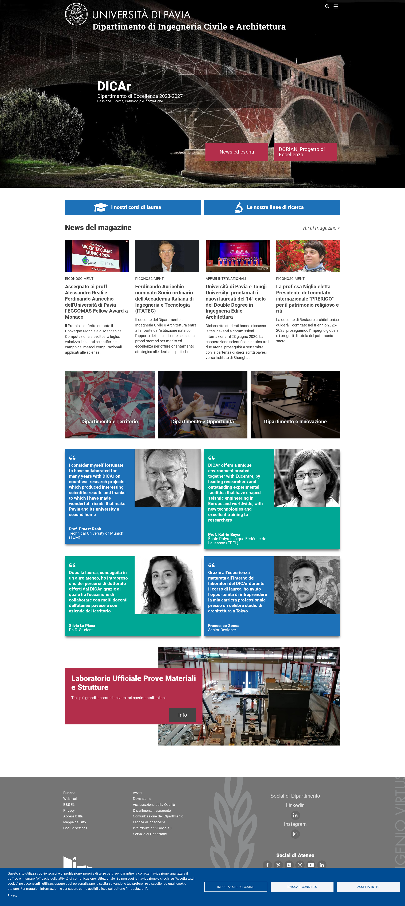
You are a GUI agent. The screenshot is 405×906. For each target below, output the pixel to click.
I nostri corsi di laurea (136, 207)
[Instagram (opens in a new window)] (300, 865)
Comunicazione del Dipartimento (158, 816)
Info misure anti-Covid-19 (152, 827)
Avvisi (137, 792)
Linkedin (295, 805)
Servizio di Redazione (150, 833)
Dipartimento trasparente (152, 810)
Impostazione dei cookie (235, 886)
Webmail (70, 798)
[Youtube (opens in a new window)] (311, 865)
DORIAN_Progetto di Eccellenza (302, 152)
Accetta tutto (368, 886)
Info (182, 715)
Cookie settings (75, 827)
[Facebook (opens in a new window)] (267, 865)
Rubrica (69, 792)
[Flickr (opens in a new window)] (289, 865)
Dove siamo (142, 798)
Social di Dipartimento (295, 795)
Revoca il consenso (302, 886)
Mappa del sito (74, 822)
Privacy (12, 895)
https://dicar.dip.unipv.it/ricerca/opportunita (202, 428)
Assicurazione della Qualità (154, 804)
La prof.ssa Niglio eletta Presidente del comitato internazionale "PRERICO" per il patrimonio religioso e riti (307, 299)
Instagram (295, 823)
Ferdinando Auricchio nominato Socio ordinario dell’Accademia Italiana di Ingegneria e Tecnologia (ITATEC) (164, 299)
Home (336, 6)
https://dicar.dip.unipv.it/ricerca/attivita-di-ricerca (109, 428)
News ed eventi (237, 152)
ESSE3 (69, 804)
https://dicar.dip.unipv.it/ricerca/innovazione (295, 428)
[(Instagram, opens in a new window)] (295, 834)
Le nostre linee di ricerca (275, 207)
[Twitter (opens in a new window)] (278, 865)
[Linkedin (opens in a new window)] (295, 815)
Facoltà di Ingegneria (149, 822)
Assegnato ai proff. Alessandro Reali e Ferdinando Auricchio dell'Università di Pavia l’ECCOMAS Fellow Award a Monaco (96, 302)
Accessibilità (73, 816)
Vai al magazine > (321, 228)
